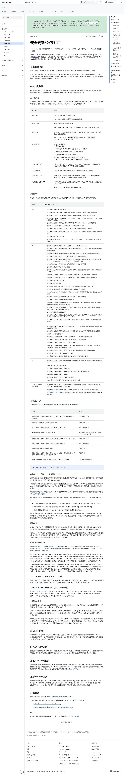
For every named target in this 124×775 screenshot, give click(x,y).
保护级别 (61, 365)
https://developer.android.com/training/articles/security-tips (53, 707)
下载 (28, 752)
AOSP (31, 36)
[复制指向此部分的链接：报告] (36, 713)
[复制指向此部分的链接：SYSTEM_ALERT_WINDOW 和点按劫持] (64, 576)
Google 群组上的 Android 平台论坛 (69, 758)
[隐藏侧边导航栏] (22, 772)
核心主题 (31, 12)
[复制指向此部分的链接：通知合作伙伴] (45, 631)
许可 (48, 771)
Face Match (85, 371)
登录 (120, 2)
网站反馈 (62, 771)
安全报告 (76, 716)
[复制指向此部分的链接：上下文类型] (41, 98)
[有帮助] (99, 36)
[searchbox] (12, 17)
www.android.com (97, 752)
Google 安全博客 (64, 755)
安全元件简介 (59, 184)
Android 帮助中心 (97, 746)
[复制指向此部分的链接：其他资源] (41, 693)
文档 (17, 2)
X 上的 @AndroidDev (65, 749)
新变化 (4, 12)
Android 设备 (52, 12)
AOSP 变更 (41, 28)
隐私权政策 (55, 771)
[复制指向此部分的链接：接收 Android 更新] (50, 661)
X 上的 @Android (64, 746)
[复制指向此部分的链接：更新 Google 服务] (49, 677)
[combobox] (89, 2)
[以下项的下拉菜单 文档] (20, 2)
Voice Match (76, 371)
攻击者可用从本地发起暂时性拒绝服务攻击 (59, 392)
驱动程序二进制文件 (32, 761)
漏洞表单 (36, 57)
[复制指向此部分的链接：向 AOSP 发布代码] (50, 647)
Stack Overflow (96, 758)
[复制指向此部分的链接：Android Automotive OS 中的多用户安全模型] (69, 588)
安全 (22, 12)
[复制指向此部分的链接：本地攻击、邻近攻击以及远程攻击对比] (63, 474)
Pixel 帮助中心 (95, 749)
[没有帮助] (102, 36)
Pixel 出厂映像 (73, 669)
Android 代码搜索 (30, 2)
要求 (28, 749)
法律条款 (42, 771)
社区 (37, 771)
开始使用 (13, 12)
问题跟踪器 (95, 761)
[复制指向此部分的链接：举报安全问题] (45, 67)
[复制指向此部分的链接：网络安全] (39, 523)
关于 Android (30, 771)
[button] (11, 28)
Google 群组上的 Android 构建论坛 (69, 761)
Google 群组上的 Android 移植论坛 (69, 763)
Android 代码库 (31, 746)
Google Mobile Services (98, 755)
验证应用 (64, 685)
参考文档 (71, 12)
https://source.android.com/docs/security (47, 704)
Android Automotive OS (38, 591)
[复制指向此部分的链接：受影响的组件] (43, 601)
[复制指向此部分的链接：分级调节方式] (43, 401)
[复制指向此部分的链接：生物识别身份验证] (46, 543)
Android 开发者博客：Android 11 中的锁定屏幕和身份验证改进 (50, 549)
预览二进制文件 (31, 755)
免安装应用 (36, 494)
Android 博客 (63, 752)
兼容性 (41, 12)
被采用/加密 (95, 389)
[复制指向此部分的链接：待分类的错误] (45, 86)
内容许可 (44, 732)
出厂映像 (29, 758)
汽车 (62, 12)
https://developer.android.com (62, 697)
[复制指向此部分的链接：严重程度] (39, 194)
